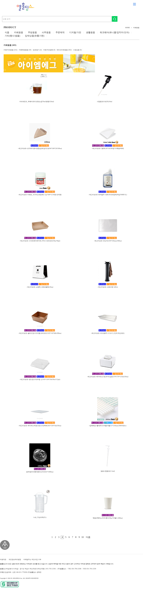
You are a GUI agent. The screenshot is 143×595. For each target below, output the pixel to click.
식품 (7, 32)
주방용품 (32, 32)
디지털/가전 (75, 32)
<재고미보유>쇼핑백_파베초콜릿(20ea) (40, 287)
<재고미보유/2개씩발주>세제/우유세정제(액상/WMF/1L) (108, 194)
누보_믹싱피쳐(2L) (39, 517)
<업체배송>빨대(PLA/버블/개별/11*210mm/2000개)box (108, 425)
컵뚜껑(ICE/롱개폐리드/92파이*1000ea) (39, 472)
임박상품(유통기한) (34, 36)
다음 (88, 537)
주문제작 (60, 32)
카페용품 (136, 27)
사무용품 (46, 32)
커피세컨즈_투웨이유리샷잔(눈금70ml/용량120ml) (36, 101)
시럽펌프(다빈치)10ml (104, 101)
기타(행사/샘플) (12, 36)
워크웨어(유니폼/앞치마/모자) (114, 32)
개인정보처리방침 (15, 559)
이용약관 (3, 559)
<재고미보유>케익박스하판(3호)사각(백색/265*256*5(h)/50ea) (39, 425)
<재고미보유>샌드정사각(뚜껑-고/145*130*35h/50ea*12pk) (40, 379)
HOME (127, 27)
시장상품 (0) (77, 50)
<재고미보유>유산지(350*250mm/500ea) (108, 241)
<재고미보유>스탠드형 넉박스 (107, 287)
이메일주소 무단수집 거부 (32, 559)
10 (82, 537)
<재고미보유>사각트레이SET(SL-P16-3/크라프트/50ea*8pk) (40, 241)
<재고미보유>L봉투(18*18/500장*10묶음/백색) (108, 148)
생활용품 (90, 32)
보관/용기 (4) (37, 50)
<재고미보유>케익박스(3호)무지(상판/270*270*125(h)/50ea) (107, 376)
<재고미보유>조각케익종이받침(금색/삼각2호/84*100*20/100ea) (40, 148)
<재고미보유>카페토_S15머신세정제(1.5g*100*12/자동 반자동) (40, 194)
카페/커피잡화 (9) (49, 50)
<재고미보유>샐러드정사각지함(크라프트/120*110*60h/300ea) (39, 333)
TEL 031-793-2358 (74, 569)
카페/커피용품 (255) (10, 50)
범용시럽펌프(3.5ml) (108, 471)
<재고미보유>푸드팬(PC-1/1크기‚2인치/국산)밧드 (108, 333)
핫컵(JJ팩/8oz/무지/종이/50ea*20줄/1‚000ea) (108, 518)
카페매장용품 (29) (25, 50)
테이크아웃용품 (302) (64, 50)
